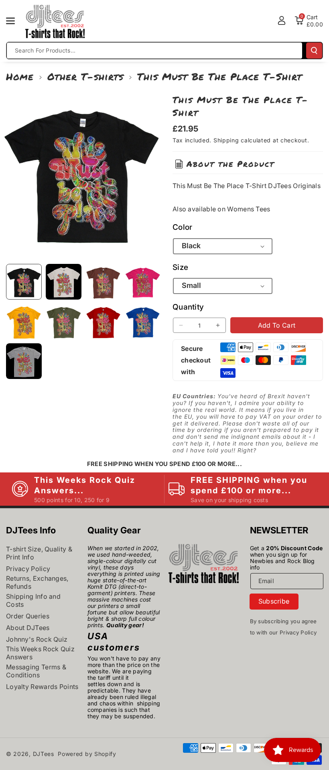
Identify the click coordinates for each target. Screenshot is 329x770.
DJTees (43, 753)
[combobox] (154, 51)
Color (183, 227)
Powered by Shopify (87, 753)
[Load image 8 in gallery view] (142, 321)
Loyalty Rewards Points (42, 687)
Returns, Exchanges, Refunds (37, 582)
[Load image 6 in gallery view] (63, 321)
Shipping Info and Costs (33, 600)
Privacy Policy (28, 569)
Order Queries (27, 616)
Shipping (226, 140)
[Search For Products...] (314, 51)
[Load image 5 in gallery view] (24, 321)
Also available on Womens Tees (221, 209)
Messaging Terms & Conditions (36, 671)
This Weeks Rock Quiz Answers (40, 653)
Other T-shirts (85, 76)
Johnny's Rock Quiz (36, 639)
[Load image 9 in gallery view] (24, 361)
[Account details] (281, 20)
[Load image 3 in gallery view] (103, 282)
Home (20, 76)
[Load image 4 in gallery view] (142, 282)
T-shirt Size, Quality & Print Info (39, 553)
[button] (15, 20)
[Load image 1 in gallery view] (24, 282)
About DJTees (28, 628)
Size (180, 267)
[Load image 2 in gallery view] (63, 282)
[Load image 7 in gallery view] (103, 321)
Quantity (188, 307)
